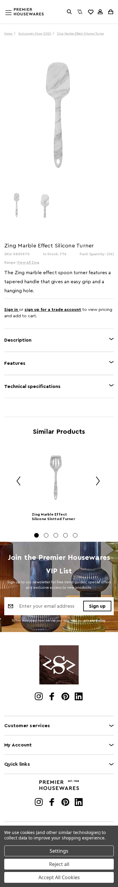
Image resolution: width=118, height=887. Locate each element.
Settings (59, 851)
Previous (16, 482)
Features (14, 363)
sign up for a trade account (53, 310)
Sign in (11, 310)
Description (17, 340)
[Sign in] (100, 11)
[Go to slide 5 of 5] (75, 535)
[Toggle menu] (14, 18)
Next (96, 482)
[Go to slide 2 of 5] (46, 535)
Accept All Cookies (59, 877)
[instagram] (39, 697)
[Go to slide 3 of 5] (56, 535)
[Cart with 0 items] (110, 11)
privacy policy (95, 620)
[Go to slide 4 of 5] (65, 535)
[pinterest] (65, 697)
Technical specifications (32, 386)
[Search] (69, 11)
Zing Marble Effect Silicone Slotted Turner (53, 517)
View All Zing (28, 262)
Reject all (59, 864)
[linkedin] (79, 697)
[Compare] (80, 11)
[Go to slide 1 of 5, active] (36, 535)
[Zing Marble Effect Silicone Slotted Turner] (56, 477)
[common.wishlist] (90, 11)
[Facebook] (52, 697)
